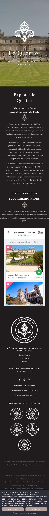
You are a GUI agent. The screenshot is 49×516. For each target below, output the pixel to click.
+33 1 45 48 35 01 (26, 372)
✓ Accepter (13, 509)
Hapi (26, 465)
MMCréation (17, 465)
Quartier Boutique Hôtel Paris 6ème (15, 482)
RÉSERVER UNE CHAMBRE (24, 386)
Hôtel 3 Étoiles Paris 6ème (12, 475)
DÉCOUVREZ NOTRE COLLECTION (24, 390)
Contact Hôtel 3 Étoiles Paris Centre (27, 485)
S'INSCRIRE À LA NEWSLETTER (24, 395)
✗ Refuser (36, 509)
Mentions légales (40, 461)
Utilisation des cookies (35, 465)
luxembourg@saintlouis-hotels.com (27, 368)
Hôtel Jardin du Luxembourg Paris (15, 488)
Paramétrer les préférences (24, 513)
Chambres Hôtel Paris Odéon (30, 475)
